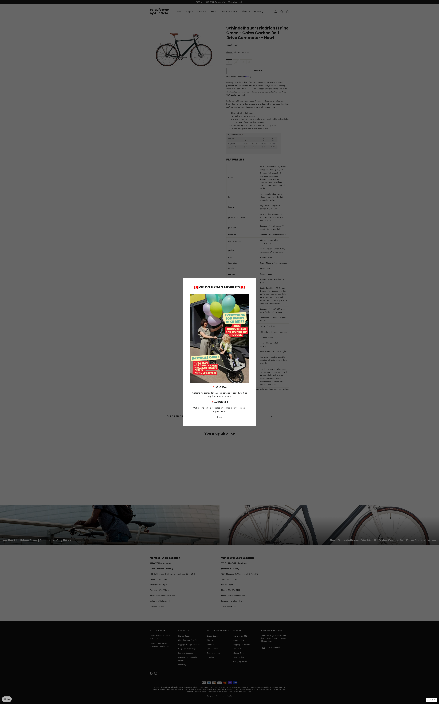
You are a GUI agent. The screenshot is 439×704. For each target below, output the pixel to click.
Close (219, 417)
